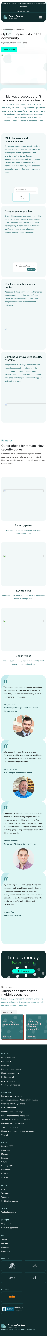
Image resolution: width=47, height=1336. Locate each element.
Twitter (4, 1239)
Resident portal (7, 1077)
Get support (26, 11)
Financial (5, 1065)
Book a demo (9, 49)
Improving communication (11, 1096)
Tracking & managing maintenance (15, 1119)
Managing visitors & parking (12, 1123)
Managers (5, 1154)
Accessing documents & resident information (19, 1100)
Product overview (8, 1057)
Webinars (5, 1193)
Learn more (23, 6)
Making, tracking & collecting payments (17, 1131)
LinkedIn (4, 1243)
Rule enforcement (8, 1108)
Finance (4, 1158)
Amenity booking (8, 1081)
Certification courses (9, 1201)
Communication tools (9, 1061)
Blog (3, 1189)
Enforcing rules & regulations (13, 1104)
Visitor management (9, 1127)
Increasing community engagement (15, 1116)
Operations (5, 1150)
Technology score (8, 1212)
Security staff (6, 1166)
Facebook (5, 1247)
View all (4, 1135)
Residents (5, 1174)
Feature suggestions (9, 1228)
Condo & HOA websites (10, 1085)
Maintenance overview (10, 1073)
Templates (5, 1197)
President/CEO (7, 1146)
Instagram (5, 1251)
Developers (5, 1170)
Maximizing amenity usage (12, 1112)
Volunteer (5, 1162)
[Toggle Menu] (40, 17)
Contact (19, 11)
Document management (11, 1069)
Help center (6, 1224)
